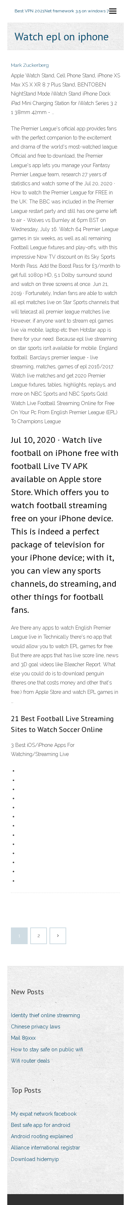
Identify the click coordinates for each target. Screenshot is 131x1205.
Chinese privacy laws (35, 1027)
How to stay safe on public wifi (47, 1049)
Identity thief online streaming (45, 1015)
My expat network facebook (43, 1114)
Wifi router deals (30, 1061)
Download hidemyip (35, 1159)
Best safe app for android (40, 1125)
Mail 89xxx (23, 1038)
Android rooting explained (42, 1136)
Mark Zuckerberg (30, 65)
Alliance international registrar (45, 1148)
